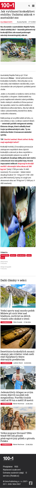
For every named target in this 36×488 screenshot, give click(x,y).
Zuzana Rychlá (22, 22)
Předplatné (7, 466)
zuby (29, 255)
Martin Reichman (18, 404)
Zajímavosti (6, 322)
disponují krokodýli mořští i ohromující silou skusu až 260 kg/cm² (17, 166)
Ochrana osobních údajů (13, 473)
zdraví (13, 255)
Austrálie (4, 255)
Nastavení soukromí (11, 469)
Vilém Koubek (17, 322)
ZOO (2, 258)
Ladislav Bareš (18, 363)
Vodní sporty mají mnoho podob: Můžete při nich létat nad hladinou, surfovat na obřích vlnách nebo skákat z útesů (17, 314)
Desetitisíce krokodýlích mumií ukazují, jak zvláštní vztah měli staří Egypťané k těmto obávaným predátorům (17, 355)
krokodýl (21, 255)
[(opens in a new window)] (30, 475)
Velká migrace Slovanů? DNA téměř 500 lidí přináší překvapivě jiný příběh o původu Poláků (17, 437)
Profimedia (3, 263)
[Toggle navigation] (33, 5)
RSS (16, 466)
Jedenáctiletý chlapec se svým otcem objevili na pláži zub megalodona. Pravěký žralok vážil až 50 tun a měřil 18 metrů (16, 396)
